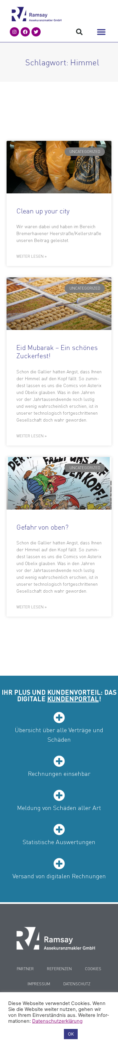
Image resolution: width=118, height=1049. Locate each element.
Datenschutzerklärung (57, 1021)
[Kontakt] (55, 938)
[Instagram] (14, 31)
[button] (101, 32)
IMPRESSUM (39, 983)
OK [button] (71, 1034)
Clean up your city (42, 210)
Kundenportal (73, 698)
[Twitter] (36, 31)
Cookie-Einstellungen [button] (34, 1034)
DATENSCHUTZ (76, 983)
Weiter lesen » (31, 256)
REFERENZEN (59, 968)
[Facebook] (25, 31)
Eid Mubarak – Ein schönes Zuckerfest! (57, 351)
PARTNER (25, 968)
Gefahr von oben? (42, 526)
